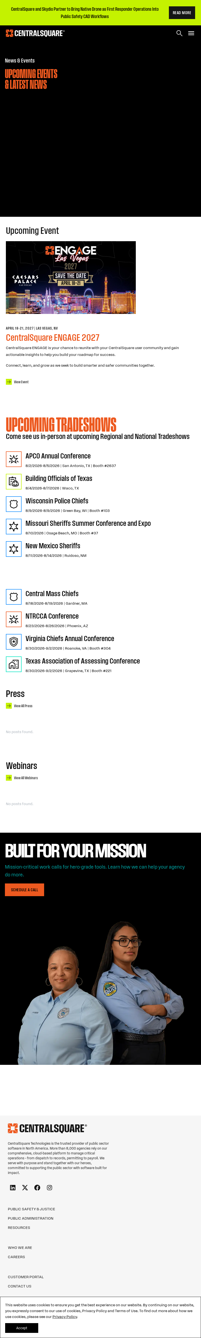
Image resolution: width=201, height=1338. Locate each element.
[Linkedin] (13, 1188)
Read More (182, 12)
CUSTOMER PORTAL (26, 1277)
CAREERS (16, 1257)
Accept (21, 1328)
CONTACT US (19, 1286)
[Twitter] (25, 1188)
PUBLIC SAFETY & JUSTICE (31, 1209)
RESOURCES (19, 1227)
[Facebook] (37, 1188)
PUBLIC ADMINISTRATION (30, 1218)
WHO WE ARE (20, 1247)
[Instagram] (49, 1188)
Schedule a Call (24, 889)
